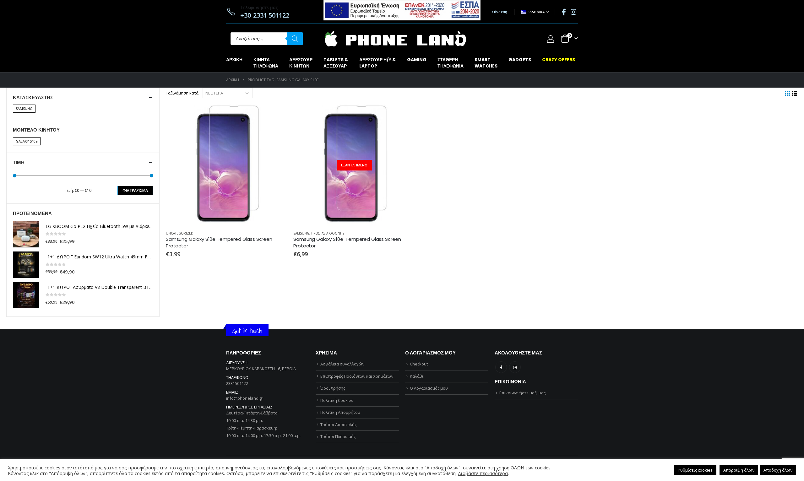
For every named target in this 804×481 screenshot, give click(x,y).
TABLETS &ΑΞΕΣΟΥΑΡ (335, 63)
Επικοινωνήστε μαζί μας (522, 393)
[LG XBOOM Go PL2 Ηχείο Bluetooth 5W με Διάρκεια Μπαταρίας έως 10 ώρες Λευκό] (26, 234)
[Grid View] (787, 93)
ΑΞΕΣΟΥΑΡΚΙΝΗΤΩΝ (300, 63)
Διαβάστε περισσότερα (404, 115)
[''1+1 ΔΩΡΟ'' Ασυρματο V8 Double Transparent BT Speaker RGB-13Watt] (26, 295)
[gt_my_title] (226, 165)
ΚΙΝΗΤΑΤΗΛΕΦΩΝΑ (265, 63)
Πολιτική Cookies (336, 400)
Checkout (419, 364)
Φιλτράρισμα (135, 190)
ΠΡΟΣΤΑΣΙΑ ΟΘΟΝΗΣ (328, 233)
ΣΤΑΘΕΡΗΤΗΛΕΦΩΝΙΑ (450, 63)
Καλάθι (416, 376)
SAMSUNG (301, 233)
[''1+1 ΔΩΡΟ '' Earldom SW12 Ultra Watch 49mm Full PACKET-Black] (26, 264)
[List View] (795, 93)
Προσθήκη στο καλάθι (276, 115)
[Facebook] (564, 12)
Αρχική (234, 60)
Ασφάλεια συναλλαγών (342, 364)
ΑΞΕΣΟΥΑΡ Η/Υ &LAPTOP (377, 63)
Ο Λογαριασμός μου (429, 388)
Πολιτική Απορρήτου (340, 412)
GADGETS (519, 60)
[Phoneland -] (395, 38)
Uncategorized (179, 233)
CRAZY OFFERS (558, 60)
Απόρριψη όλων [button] (738, 470)
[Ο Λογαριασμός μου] (550, 39)
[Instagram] (573, 12)
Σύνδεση (500, 11)
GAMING (416, 60)
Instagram (515, 367)
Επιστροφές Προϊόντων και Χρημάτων (356, 376)
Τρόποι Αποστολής (338, 424)
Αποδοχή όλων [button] (777, 470)
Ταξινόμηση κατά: (182, 93)
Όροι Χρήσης (332, 388)
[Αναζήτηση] (295, 38)
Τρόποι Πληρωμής (338, 436)
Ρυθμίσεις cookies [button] (695, 470)
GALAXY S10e (27, 141)
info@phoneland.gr (244, 398)
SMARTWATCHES (486, 63)
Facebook (501, 367)
